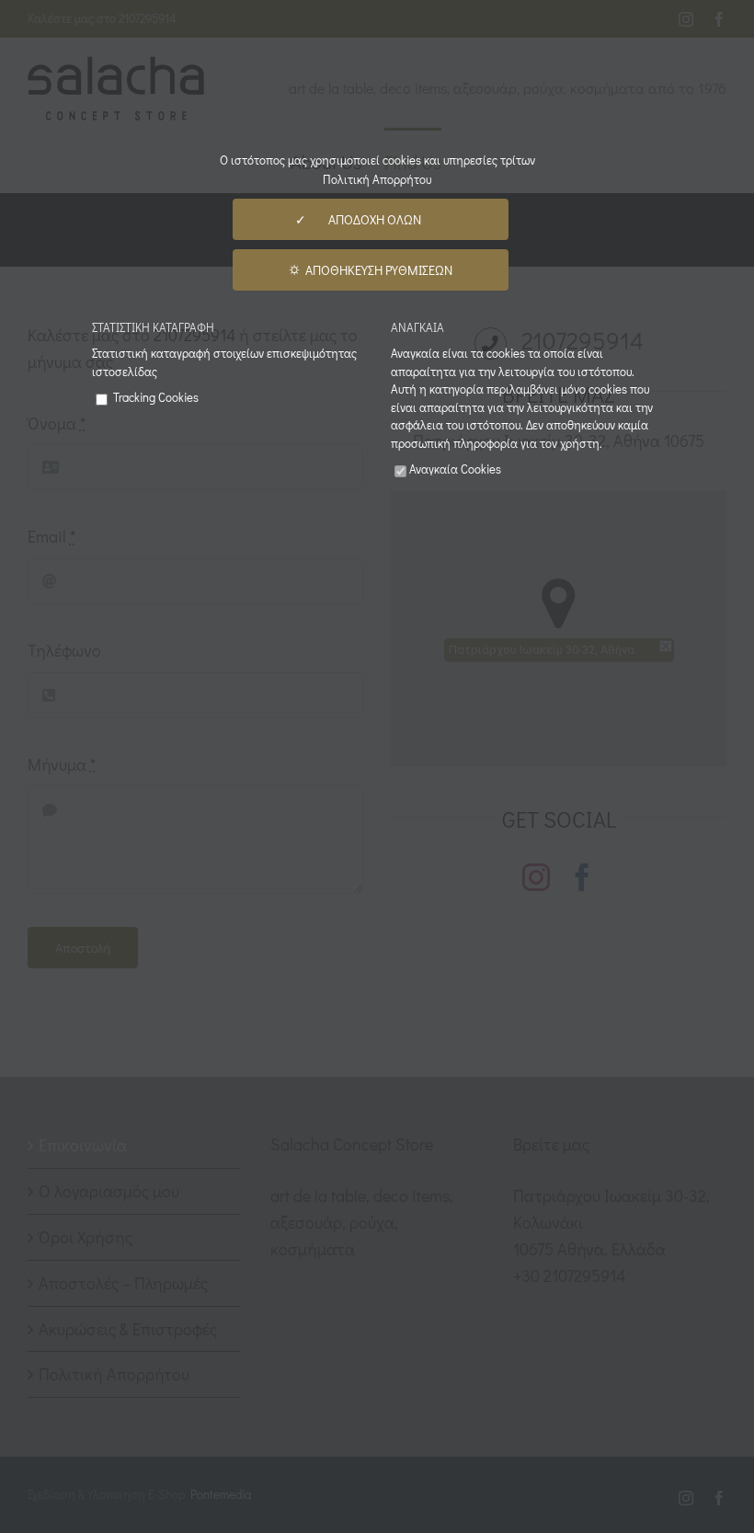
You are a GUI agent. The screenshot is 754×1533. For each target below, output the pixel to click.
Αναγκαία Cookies (455, 468)
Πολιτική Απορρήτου (377, 179)
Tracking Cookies (154, 397)
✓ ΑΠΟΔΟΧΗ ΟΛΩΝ (370, 219)
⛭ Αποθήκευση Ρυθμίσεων (370, 270)
